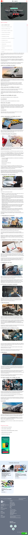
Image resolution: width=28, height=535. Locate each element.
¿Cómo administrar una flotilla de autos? (6, 30)
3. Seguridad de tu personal (5, 36)
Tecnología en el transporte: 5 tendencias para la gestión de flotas (20, 475)
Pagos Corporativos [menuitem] (12, 505)
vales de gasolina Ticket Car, (14, 417)
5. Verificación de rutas (4, 40)
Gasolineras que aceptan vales (6, 490)
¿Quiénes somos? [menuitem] (12, 502)
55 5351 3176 (3, 513)
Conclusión (2, 51)
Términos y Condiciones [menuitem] (13, 510)
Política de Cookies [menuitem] (12, 511)
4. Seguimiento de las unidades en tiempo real (7, 38)
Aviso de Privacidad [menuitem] (12, 509)
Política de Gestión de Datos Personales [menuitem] (15, 517)
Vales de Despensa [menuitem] (12, 503)
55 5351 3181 (3, 509)
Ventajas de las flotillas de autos (5, 28)
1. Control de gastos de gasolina (5, 32)
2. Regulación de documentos (5, 34)
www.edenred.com (21, 499)
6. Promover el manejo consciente (6, 42)
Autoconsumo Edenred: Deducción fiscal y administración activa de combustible (6, 475)
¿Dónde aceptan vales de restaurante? (6, 432)
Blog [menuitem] (10, 507)
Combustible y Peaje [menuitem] (12, 504)
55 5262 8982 (3, 517)
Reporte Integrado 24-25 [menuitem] (13, 513)
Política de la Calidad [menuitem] (13, 516)
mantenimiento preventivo (11, 321)
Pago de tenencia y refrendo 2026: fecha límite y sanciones (9, 430)
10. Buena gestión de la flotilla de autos (6, 49)
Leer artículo (3, 477)
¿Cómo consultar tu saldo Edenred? (6, 428)
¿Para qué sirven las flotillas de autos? (6, 26)
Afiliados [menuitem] (11, 506)
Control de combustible (14, 8)
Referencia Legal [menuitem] (12, 512)
